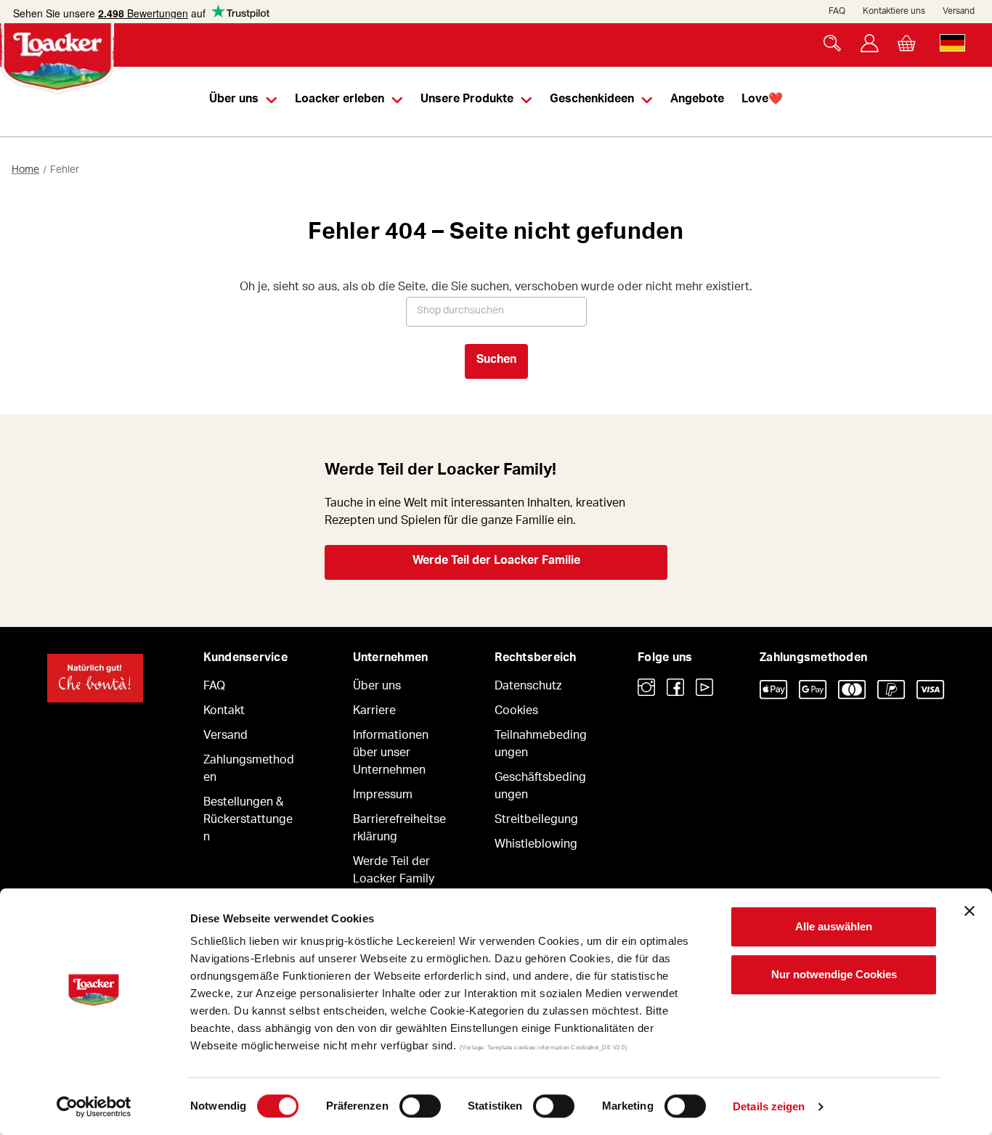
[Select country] (952, 43)
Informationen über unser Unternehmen (390, 754)
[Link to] (646, 687)
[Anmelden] (870, 43)
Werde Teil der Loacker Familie (496, 562)
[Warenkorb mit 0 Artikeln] (907, 43)
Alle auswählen (833, 926)
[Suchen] (833, 43)
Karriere (374, 712)
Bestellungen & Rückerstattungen (248, 821)
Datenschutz (528, 687)
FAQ (837, 11)
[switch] (420, 1106)
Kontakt (224, 712)
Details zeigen (769, 1106)
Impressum (382, 796)
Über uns (377, 687)
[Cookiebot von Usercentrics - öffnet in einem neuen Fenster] (94, 1107)
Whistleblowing (536, 845)
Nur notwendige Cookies (834, 974)
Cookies (516, 712)
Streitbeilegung (536, 821)
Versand (959, 11)
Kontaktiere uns (894, 11)
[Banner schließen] (969, 911)
